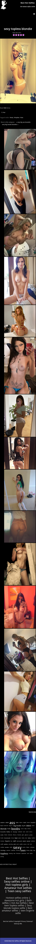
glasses (27, 835)
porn (18, 844)
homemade (7, 838)
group (30, 835)
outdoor (33, 841)
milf (14, 841)
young (2, 856)
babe (17, 822)
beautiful (33, 822)
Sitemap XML (18, 924)
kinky (23, 838)
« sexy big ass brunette (23, 122)
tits (31, 850)
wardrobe (23, 853)
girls (23, 835)
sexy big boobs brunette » (10, 124)
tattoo (13, 850)
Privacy (23, 921)
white (31, 853)
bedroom (6, 825)
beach (28, 822)
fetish (5, 835)
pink (15, 844)
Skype (27, 847)
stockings (3, 850)
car (11, 831)
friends (19, 835)
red (31, 844)
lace (26, 838)
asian (7, 822)
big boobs (17, 825)
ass (22, 117)
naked (24, 841)
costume (20, 831)
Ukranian (18, 853)
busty (8, 832)
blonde (3, 828)
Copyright (17, 921)
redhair (2, 847)
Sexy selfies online (17, 881)
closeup (15, 832)
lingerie (7, 841)
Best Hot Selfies (28, 3)
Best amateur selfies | (18, 910)
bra (26, 829)
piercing (11, 844)
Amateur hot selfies (18, 888)
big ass (11, 825)
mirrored (19, 841)
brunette (3, 832)
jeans (19, 838)
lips (11, 841)
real (28, 844)
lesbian (2, 841)
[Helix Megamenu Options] (34, 14)
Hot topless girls (17, 885)
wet (28, 853)
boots (22, 828)
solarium (32, 847)
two (14, 853)
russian (7, 847)
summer (8, 850)
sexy (12, 117)
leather (33, 838)
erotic (2, 835)
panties (6, 844)
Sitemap (29, 921)
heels (1, 838)
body (9, 829)
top (34, 850)
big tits (24, 825)
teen (23, 850)
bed (1, 825)
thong (27, 850)
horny (12, 838)
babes (21, 822)
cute (24, 831)
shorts (24, 847)
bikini (28, 825)
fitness (15, 835)
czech (27, 831)
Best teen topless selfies (19, 904)
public (21, 844)
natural (28, 841)
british (29, 828)
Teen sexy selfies (19, 891)
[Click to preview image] (18, 71)
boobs (15, 828)
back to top (32, 812)
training (11, 853)
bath (24, 822)
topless (17, 117)
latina (29, 838)
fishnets (10, 835)
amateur (2, 822)
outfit (1, 844)
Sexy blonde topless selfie (18, 906)
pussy (25, 844)
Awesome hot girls (14, 900)
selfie (11, 847)
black (33, 825)
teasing (18, 850)
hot (16, 838)
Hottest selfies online (17, 897)
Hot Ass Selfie (18, 902)
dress (30, 831)
